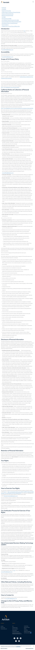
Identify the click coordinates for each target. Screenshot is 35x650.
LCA (12, 626)
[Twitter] (16, 641)
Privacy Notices (14, 630)
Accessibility (4, 9)
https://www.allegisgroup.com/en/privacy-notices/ (10, 87)
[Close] (34, 646)
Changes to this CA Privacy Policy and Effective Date (11, 26)
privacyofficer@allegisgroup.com (7, 49)
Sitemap (25, 628)
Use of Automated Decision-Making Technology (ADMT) (11, 21)
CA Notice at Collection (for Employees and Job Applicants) (17, 633)
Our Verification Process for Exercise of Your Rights (10, 20)
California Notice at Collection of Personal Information (11, 12)
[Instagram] (19, 641)
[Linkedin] (17, 638)
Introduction (4, 7)
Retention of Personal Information (7, 15)
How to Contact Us (5, 24)
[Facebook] (14, 638)
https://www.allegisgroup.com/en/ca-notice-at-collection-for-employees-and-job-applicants (17, 108)
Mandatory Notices (27, 627)
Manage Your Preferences (27, 631)
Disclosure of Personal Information (7, 13)
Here (14, 570)
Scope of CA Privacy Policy (6, 10)
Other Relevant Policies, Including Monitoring (9, 23)
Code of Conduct (15, 627)
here (24, 30)
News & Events (3, 627)
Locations (2, 626)
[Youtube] (20, 638)
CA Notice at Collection (15, 631)
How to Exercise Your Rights (6, 18)
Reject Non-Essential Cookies (29, 648)
